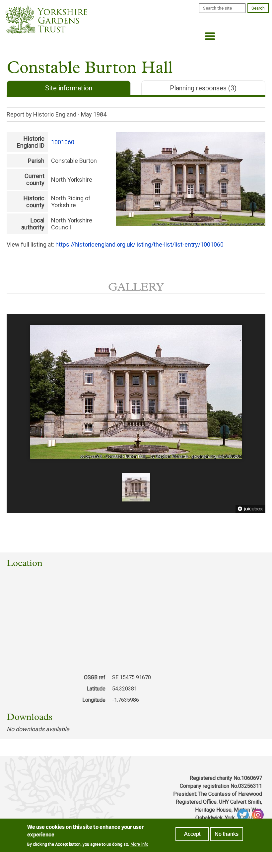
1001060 (62, 142)
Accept (192, 834)
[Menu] (208, 36)
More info (139, 844)
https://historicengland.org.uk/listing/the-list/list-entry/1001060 (139, 244)
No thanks (226, 834)
